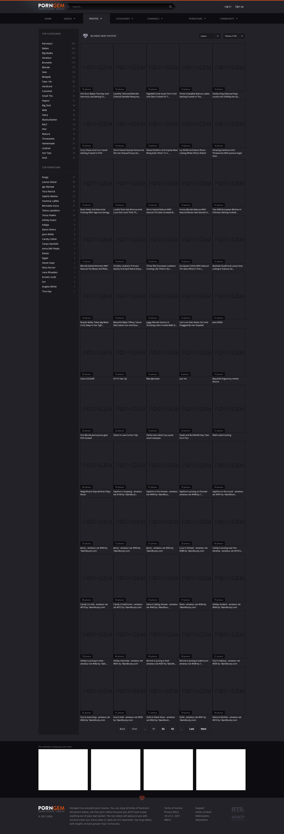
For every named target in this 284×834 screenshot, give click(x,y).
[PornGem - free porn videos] (51, 7)
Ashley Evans (58, 220)
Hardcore (58, 86)
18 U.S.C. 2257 (172, 815)
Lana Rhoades (58, 272)
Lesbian (58, 148)
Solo (58, 72)
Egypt (58, 258)
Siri (58, 281)
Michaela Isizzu (58, 205)
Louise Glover (58, 181)
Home (48, 18)
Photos (93, 18)
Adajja (58, 224)
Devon (58, 253)
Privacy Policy (171, 812)
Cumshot (58, 91)
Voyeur (58, 100)
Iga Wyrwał (58, 186)
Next (203, 728)
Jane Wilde (58, 234)
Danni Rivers (58, 229)
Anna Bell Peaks (58, 248)
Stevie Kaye (58, 262)
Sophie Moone (58, 196)
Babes (58, 48)
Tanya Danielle (58, 243)
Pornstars (195, 18)
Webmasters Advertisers (202, 817)
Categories (123, 18)
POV (58, 129)
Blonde (58, 67)
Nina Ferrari (58, 267)
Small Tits (58, 95)
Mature (58, 133)
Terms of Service (173, 808)
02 (163, 728)
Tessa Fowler (58, 215)
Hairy (58, 114)
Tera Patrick (58, 191)
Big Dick (58, 105)
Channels (153, 18)
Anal (58, 157)
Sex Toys (58, 152)
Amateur (58, 57)
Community (227, 18)
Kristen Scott (58, 277)
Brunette (58, 62)
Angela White (58, 286)
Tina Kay (58, 291)
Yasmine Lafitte (58, 201)
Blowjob (58, 76)
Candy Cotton (58, 239)
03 (172, 728)
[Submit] (172, 6)
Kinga (58, 177)
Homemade (58, 143)
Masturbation (58, 119)
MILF (58, 124)
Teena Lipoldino (58, 210)
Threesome (58, 138)
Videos (68, 18)
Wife (58, 110)
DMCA (167, 819)
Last (191, 728)
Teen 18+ (58, 81)
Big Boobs (58, 53)
